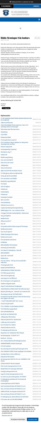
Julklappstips (4, 165)
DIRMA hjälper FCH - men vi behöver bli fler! (12, 210)
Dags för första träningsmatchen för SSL (12, 374)
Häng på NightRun (6, 215)
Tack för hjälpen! (5, 186)
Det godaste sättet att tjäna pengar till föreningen (14, 226)
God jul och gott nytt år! (7, 303)
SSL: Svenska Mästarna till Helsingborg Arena (13, 341)
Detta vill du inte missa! (7, 162)
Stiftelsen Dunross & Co (7, 205)
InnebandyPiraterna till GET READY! (10, 383)
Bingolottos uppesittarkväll (8, 181)
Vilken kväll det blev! (6, 168)
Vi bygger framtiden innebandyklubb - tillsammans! (15, 213)
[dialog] (20, 412)
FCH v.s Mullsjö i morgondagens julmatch (12, 306)
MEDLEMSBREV (5, 253)
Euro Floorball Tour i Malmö (8, 325)
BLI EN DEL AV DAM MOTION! (9, 314)
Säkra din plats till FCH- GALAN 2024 (11, 319)
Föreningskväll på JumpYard (8, 140)
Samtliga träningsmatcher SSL (9, 371)
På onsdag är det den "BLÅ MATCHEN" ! (12, 294)
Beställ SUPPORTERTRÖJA (8, 267)
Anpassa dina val (7, 415)
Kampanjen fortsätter (6, 197)
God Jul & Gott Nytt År (7, 160)
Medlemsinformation (6, 229)
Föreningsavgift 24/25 (7, 265)
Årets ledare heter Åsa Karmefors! (10, 129)
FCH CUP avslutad (6, 346)
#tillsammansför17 (6, 221)
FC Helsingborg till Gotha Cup (9, 330)
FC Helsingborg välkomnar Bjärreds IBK (11, 173)
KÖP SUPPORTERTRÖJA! (7, 311)
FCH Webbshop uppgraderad (9, 309)
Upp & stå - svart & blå (7, 255)
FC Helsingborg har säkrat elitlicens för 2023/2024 (14, 396)
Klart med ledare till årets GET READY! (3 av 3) (13, 386)
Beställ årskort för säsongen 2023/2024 (12, 368)
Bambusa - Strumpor (6, 338)
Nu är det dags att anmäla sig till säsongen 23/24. (14, 348)
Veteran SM (4, 154)
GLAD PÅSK (4, 134)
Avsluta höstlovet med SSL (8, 327)
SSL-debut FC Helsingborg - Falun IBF (11, 250)
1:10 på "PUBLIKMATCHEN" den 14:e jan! (12, 301)
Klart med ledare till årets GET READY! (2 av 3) (13, 389)
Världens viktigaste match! (8, 283)
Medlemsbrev (4, 258)
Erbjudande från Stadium (7, 356)
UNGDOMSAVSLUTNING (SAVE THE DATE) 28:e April (15, 289)
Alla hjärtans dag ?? (6, 152)
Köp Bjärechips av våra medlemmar (10, 354)
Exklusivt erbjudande (6, 146)
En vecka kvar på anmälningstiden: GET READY (13, 376)
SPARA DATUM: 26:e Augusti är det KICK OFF (13, 391)
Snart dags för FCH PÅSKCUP (9, 278)
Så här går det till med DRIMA (9, 176)
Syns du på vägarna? (6, 231)
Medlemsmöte (5, 218)
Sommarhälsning (5, 202)
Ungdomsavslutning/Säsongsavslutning (12, 208)
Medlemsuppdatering (7, 157)
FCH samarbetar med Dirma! (8, 239)
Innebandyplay (5, 192)
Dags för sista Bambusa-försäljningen (11, 286)
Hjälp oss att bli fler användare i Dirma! (11, 170)
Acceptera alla (32, 419)
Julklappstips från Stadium (8, 317)
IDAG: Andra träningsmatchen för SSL (11, 366)
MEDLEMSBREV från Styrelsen (9, 245)
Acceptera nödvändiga (18, 419)
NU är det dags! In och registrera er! (10, 281)
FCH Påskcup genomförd (8, 273)
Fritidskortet (4, 194)
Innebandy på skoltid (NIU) (8, 247)
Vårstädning (4, 132)
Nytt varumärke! (5, 200)
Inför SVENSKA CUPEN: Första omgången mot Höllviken (16, 351)
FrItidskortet (4, 189)
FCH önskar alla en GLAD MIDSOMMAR (11, 399)
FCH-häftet (4, 184)
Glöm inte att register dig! (8, 275)
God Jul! (3, 223)
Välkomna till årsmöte (7, 122)
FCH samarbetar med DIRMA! (9, 178)
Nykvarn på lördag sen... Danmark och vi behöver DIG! (15, 291)
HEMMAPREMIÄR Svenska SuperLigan (11, 343)
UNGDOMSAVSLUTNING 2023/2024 (10, 270)
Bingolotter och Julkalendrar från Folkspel (12, 333)
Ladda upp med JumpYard (8, 322)
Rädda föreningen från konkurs (15, 37)
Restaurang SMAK (6, 137)
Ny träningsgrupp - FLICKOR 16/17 (10, 335)
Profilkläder (4, 242)
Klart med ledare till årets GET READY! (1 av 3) (13, 394)
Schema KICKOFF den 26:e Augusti (10, 363)
